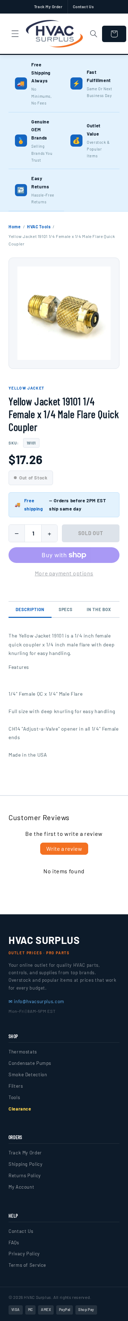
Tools (14, 1097)
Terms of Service (27, 1265)
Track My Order (48, 6)
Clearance (20, 1109)
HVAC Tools (38, 226)
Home (15, 226)
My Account (21, 1187)
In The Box (99, 609)
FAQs (14, 1242)
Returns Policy (25, 1175)
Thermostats (23, 1052)
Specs (66, 609)
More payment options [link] (64, 573)
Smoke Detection (28, 1074)
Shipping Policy (25, 1164)
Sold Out (90, 533)
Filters (16, 1086)
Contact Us (83, 6)
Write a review (64, 848)
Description (30, 609)
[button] (15, 34)
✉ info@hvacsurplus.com (36, 1001)
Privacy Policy (24, 1253)
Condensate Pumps (30, 1063)
